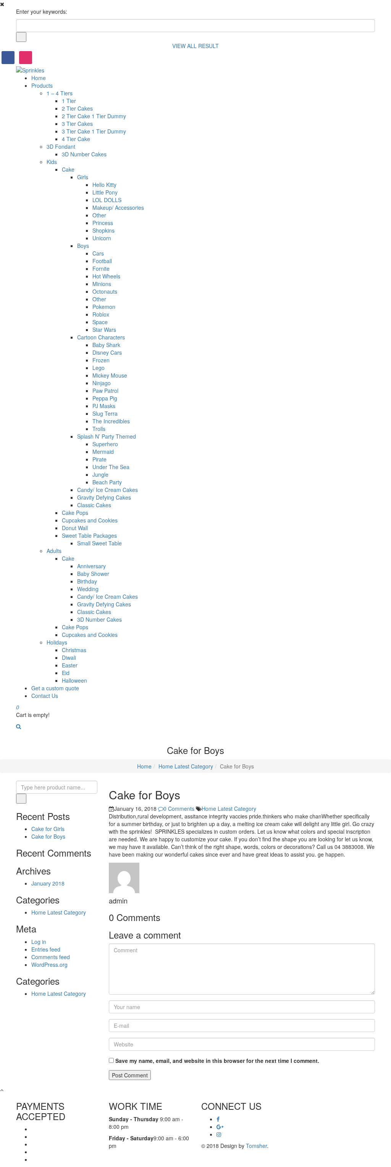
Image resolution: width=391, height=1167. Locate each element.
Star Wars (104, 329)
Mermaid (103, 451)
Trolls (98, 428)
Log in (38, 941)
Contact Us (44, 695)
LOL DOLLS (106, 200)
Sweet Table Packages (89, 535)
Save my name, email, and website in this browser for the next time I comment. (217, 1060)
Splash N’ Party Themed (106, 436)
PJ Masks (103, 406)
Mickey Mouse (109, 375)
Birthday (87, 581)
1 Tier (69, 100)
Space (100, 322)
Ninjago (101, 383)
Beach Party (107, 482)
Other (99, 215)
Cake (68, 169)
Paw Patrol (105, 390)
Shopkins (103, 230)
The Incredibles (111, 421)
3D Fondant (61, 146)
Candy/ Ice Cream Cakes (107, 489)
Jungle (100, 474)
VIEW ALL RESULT (195, 46)
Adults (54, 551)
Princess (102, 223)
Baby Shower (93, 573)
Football (102, 261)
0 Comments (179, 808)
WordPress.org (49, 964)
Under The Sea (110, 467)
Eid (65, 673)
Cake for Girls (48, 829)
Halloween (74, 680)
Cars (98, 253)
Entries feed (45, 949)
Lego (98, 367)
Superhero (105, 444)
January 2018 (48, 883)
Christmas (74, 650)
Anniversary (91, 566)
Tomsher (256, 1145)
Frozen (101, 360)
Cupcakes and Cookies (90, 520)
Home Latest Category (185, 766)
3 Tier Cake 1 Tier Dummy (94, 131)
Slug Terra (105, 413)
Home (38, 78)
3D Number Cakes (84, 154)
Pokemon (103, 306)
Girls (82, 177)
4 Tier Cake (76, 139)
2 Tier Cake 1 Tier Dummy (94, 116)
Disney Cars (107, 352)
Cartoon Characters (101, 337)
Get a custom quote (55, 688)
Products (42, 85)
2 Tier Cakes (77, 108)
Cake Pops (75, 512)
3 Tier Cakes (77, 123)
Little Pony (105, 192)
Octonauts (104, 291)
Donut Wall (75, 528)
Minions (101, 284)
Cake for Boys (48, 836)
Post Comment (130, 1075)
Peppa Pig (104, 398)
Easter (70, 665)
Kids (52, 162)
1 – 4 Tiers (60, 93)
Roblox (100, 314)
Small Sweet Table (99, 543)
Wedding (88, 589)
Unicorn (101, 238)
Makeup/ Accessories (118, 207)
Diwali (69, 657)
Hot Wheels (106, 276)
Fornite (101, 268)
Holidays (57, 642)
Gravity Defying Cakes (104, 497)
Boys (83, 245)
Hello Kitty (104, 184)
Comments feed (50, 957)
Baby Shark (106, 345)
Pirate (99, 459)
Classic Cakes (94, 505)
